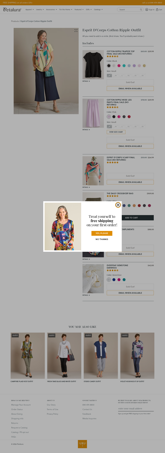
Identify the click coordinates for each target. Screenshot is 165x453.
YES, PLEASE (102, 233)
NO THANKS (102, 239)
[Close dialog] (118, 205)
